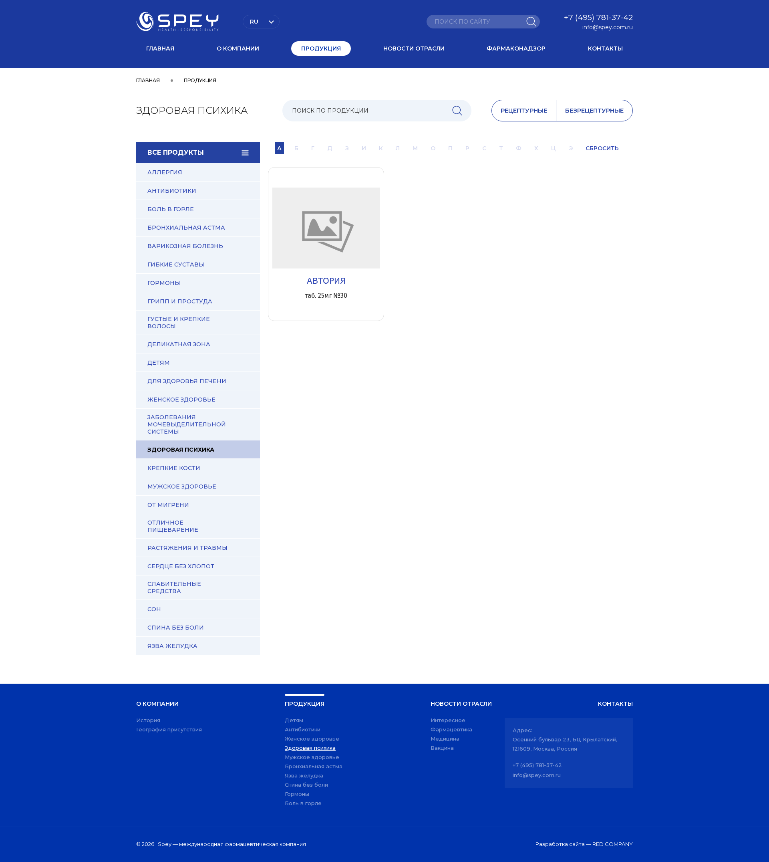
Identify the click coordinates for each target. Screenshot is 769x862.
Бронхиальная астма (186, 227)
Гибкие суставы (175, 264)
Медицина (445, 738)
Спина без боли (175, 627)
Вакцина (442, 748)
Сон (154, 609)
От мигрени (168, 505)
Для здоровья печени (186, 381)
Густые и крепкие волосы (178, 322)
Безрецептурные (594, 110)
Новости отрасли (414, 48)
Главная (160, 48)
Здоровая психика (180, 449)
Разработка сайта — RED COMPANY (584, 844)
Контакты (605, 48)
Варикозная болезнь (185, 246)
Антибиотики (171, 190)
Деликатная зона (178, 344)
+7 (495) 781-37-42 (598, 17)
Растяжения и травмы (187, 547)
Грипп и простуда (179, 301)
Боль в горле (170, 209)
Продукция (321, 48)
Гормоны (163, 283)
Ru (254, 21)
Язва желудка (172, 646)
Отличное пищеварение (172, 526)
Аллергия (164, 172)
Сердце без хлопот (180, 566)
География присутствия (169, 729)
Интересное (448, 720)
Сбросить (602, 148)
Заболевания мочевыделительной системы (186, 424)
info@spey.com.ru (607, 27)
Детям (158, 362)
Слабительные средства (174, 587)
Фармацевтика (451, 729)
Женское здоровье (181, 399)
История (148, 720)
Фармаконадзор (516, 48)
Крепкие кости (173, 468)
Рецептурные (524, 110)
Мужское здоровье (181, 486)
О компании (238, 48)
